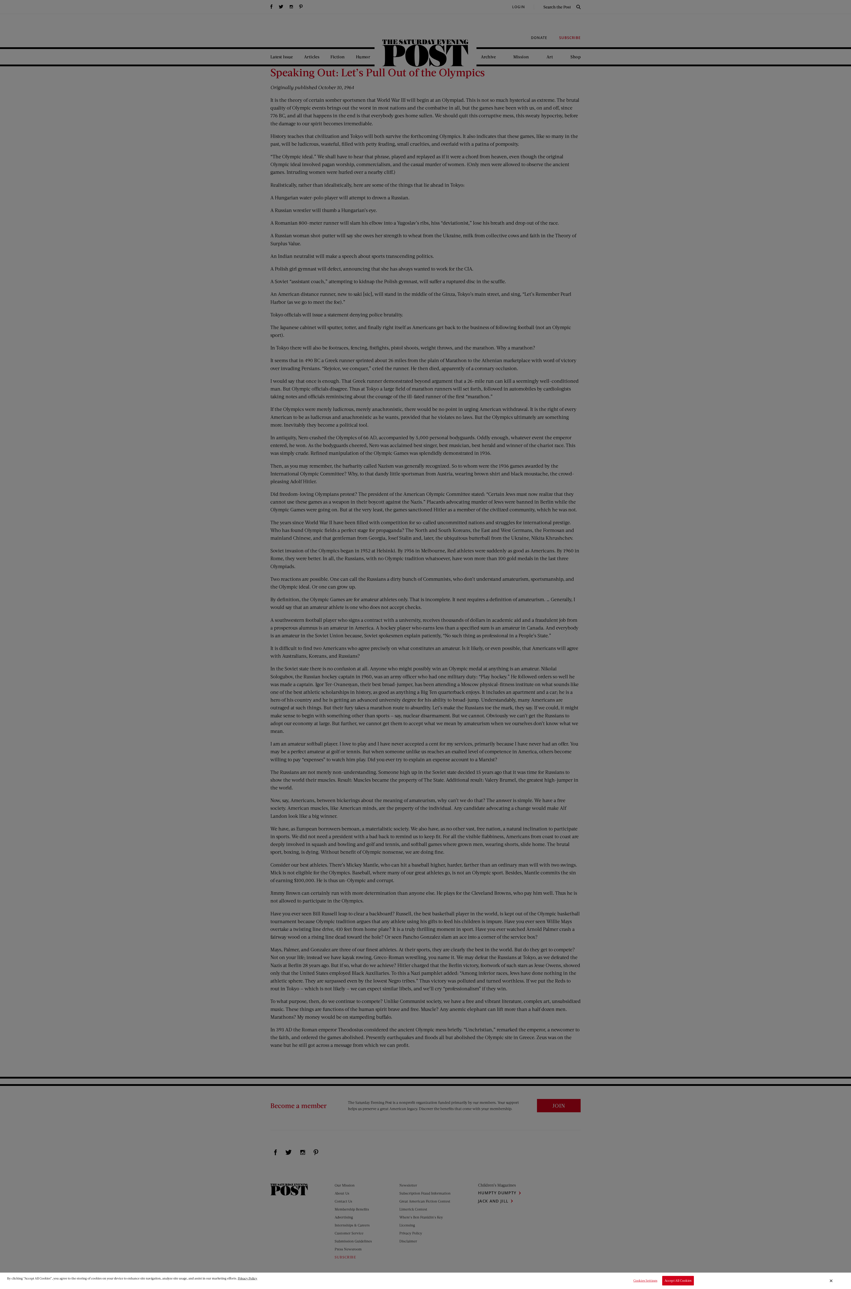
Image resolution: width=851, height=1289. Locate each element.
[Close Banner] (831, 1281)
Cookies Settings (645, 1281)
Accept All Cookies (678, 1281)
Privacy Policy (247, 1278)
